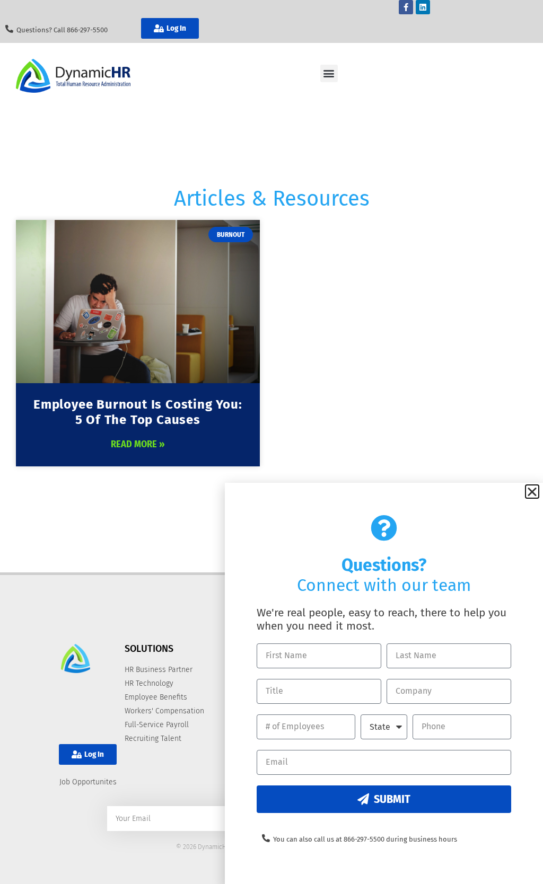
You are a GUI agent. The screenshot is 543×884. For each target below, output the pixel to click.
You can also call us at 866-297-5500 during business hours (365, 839)
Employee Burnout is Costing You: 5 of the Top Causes (137, 412)
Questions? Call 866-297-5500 (62, 30)
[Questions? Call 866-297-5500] (9, 29)
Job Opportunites (88, 781)
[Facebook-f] (406, 7)
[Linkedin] (423, 7)
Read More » (138, 444)
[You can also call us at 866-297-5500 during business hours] (266, 838)
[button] (329, 73)
